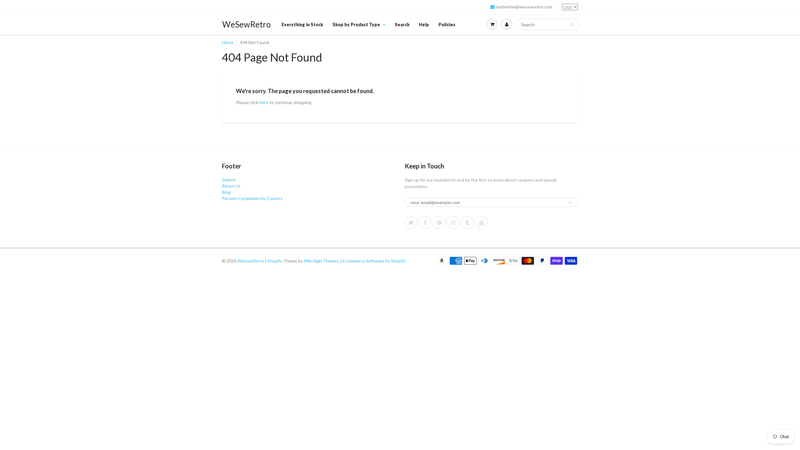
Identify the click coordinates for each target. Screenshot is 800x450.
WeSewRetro (246, 24)
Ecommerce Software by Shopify (374, 260)
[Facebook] (425, 222)
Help (424, 24)
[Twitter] (411, 222)
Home (227, 42)
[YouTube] (481, 222)
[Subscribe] (570, 203)
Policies (446, 24)
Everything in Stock (302, 24)
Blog (226, 192)
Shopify (275, 260)
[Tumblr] (467, 222)
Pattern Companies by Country (252, 198)
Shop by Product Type (356, 24)
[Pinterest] (439, 222)
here (263, 102)
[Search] (572, 25)
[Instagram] (453, 222)
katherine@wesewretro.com (524, 6)
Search (402, 24)
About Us (231, 185)
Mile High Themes (321, 260)
